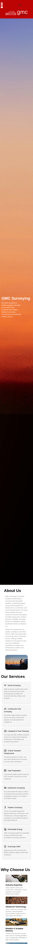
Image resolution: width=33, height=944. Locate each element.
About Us (12, 591)
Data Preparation (14, 771)
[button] (20, 5)
